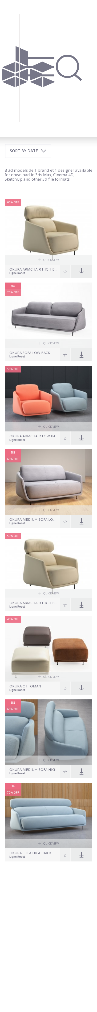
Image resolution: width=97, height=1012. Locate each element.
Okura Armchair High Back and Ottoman (34, 269)
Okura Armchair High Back (34, 603)
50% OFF (13, 369)
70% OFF (13, 292)
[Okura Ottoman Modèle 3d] (48, 649)
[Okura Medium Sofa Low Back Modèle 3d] (48, 482)
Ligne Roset (17, 273)
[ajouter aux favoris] (65, 271)
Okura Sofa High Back (30, 853)
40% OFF (13, 619)
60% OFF (13, 202)
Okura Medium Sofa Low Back (34, 519)
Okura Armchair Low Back (34, 436)
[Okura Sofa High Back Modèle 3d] (48, 815)
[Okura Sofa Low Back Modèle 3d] (48, 315)
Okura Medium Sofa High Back (34, 769)
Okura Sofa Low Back (29, 352)
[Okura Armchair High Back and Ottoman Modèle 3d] (48, 232)
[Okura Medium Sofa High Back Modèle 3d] (48, 732)
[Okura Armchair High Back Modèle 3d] (48, 565)
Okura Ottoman (25, 686)
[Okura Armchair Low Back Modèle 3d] (48, 398)
